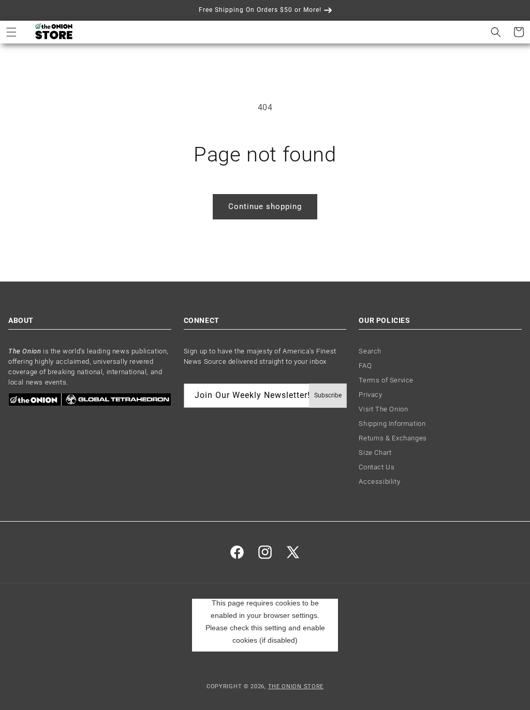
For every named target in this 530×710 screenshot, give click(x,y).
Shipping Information (392, 423)
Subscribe (328, 395)
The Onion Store (296, 686)
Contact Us (376, 467)
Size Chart (375, 452)
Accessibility (379, 481)
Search (370, 351)
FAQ (365, 365)
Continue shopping (265, 206)
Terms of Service (386, 380)
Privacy (370, 394)
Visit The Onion (383, 409)
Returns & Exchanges (392, 438)
